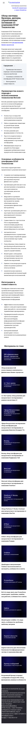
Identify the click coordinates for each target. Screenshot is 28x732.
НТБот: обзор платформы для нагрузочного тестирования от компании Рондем (12, 539)
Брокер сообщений (13, 664)
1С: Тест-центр (12, 384)
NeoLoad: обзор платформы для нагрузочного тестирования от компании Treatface (12, 483)
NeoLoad (12, 470)
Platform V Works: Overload (14, 497)
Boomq (12, 442)
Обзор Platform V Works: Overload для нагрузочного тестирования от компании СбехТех (13, 511)
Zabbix (12, 609)
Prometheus (13, 581)
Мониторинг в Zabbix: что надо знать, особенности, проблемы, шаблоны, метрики (12, 622)
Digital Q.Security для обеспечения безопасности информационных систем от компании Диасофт (13, 650)
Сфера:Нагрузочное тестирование (12, 412)
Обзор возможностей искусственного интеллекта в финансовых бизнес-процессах (12, 370)
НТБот (12, 525)
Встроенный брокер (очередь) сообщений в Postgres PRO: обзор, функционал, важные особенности (13, 678)
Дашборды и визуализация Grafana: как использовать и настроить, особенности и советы (13, 566)
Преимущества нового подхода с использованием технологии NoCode (13, 72)
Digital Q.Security (10, 636)
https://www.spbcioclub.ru (9, 705)
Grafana (11, 553)
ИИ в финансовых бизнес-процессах (12, 356)
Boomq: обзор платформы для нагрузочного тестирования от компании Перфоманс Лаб (12, 456)
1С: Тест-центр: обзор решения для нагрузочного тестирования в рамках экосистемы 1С (13, 398)
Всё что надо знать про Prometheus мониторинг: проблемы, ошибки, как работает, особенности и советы (14, 594)
